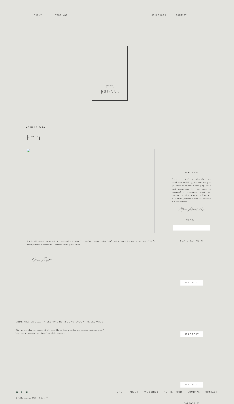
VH (47, 398)
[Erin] (91, 191)
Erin (33, 137)
